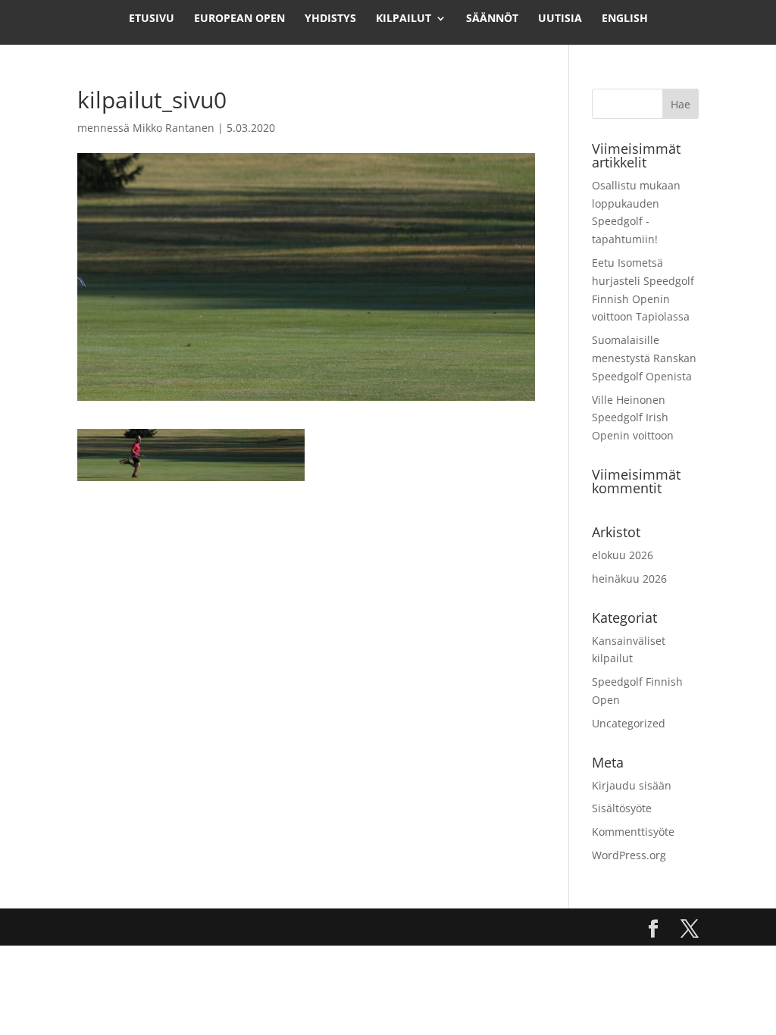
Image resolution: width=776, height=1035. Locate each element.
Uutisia (560, 19)
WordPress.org (629, 855)
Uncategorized (628, 723)
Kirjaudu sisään (631, 785)
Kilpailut (403, 19)
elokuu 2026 (622, 555)
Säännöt (492, 19)
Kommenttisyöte (633, 831)
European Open (239, 19)
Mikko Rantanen (173, 127)
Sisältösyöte (622, 808)
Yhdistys (330, 19)
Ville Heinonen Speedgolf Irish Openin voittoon (633, 417)
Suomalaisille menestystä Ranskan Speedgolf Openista (644, 358)
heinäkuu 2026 (629, 578)
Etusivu (151, 19)
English (625, 19)
